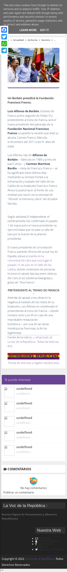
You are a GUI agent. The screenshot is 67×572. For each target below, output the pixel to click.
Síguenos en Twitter (51, 549)
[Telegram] (4, 50)
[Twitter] (4, 36)
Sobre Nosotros (48, 541)
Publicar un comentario (18, 492)
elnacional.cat (44, 337)
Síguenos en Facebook (44, 545)
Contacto (45, 538)
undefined (24, 389)
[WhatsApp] (4, 43)
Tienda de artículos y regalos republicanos (33, 363)
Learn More (28, 30)
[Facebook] (4, 29)
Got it (44, 30)
